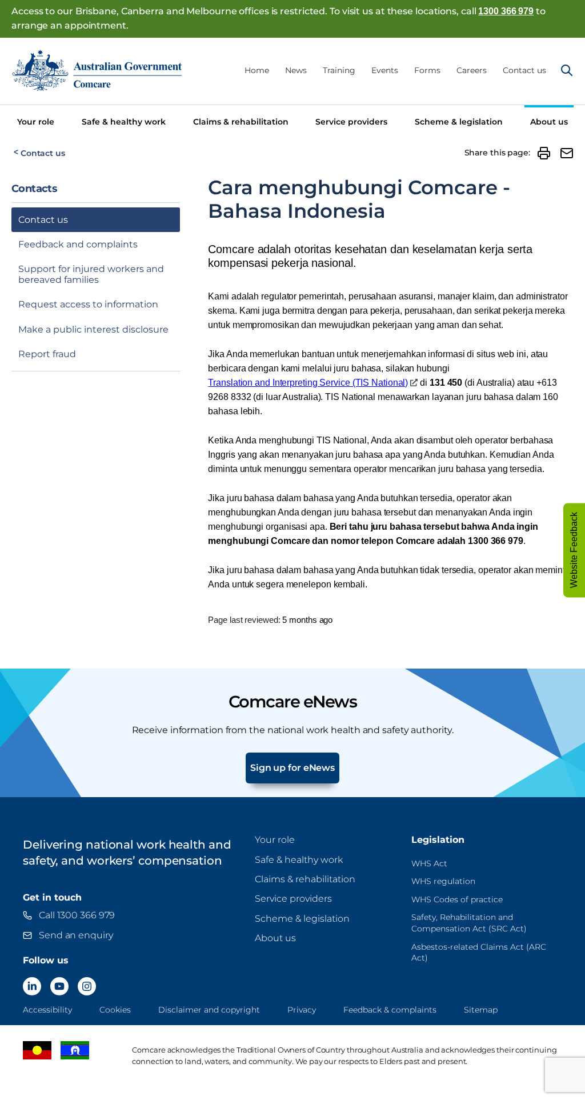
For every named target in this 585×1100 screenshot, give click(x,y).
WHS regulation (443, 881)
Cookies (115, 1010)
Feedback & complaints (389, 1010)
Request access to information (88, 304)
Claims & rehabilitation (241, 122)
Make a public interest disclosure (93, 329)
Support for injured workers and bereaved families (91, 274)
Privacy (301, 1010)
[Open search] (567, 70)
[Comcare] (97, 70)
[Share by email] (567, 153)
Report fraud (47, 354)
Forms (427, 70)
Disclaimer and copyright (209, 1010)
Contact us (524, 70)
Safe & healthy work (124, 122)
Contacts (34, 189)
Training (339, 70)
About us (549, 122)
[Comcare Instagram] (87, 986)
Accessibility (47, 1010)
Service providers (351, 122)
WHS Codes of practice (457, 899)
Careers (471, 70)
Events (384, 70)
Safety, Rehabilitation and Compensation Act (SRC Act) (469, 923)
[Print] (544, 153)
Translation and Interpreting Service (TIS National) (308, 382)
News (296, 70)
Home (257, 70)
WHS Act (429, 863)
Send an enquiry (76, 935)
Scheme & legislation (459, 122)
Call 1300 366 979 (77, 915)
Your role (35, 122)
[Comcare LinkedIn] (32, 986)
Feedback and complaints (78, 244)
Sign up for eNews (292, 767)
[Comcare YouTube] (59, 986)
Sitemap (481, 1010)
